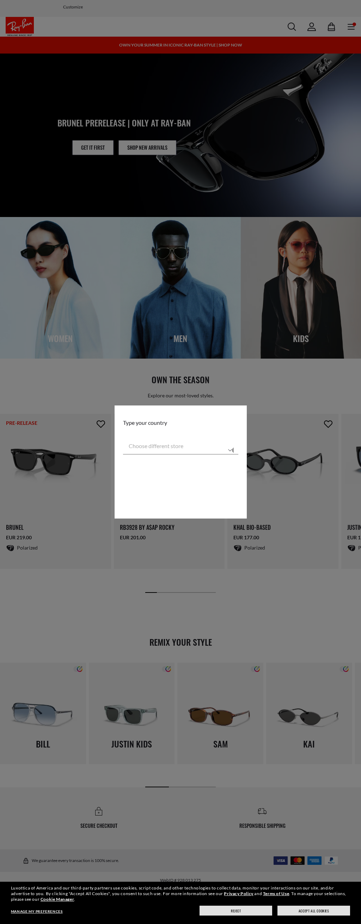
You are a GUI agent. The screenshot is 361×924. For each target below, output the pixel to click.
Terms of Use (276, 893)
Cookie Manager (57, 899)
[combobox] (180, 446)
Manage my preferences (37, 911)
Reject (236, 910)
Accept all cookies (314, 910)
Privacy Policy (238, 893)
